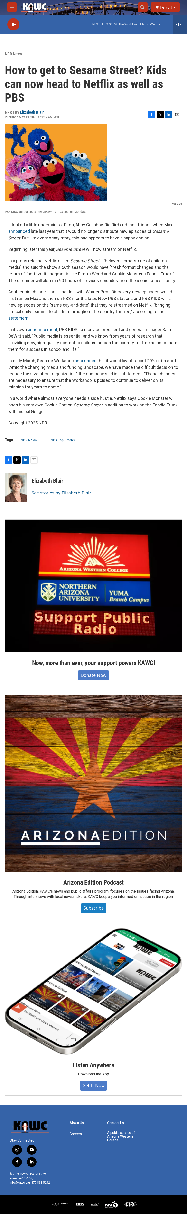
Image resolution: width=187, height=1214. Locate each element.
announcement (42, 329)
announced (19, 231)
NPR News (13, 53)
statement (18, 318)
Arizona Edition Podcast (93, 882)
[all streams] (180, 24)
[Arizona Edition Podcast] (93, 783)
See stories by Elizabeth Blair (61, 493)
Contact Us (115, 1123)
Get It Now (93, 1085)
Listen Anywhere (93, 1065)
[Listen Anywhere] (93, 991)
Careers (76, 1134)
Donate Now (93, 675)
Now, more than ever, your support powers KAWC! (93, 663)
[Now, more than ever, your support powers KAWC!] (93, 586)
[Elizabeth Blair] (16, 487)
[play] (13, 24)
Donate (167, 7)
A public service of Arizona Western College (121, 1136)
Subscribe (94, 908)
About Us (77, 1123)
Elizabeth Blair (32, 112)
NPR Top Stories (63, 440)
